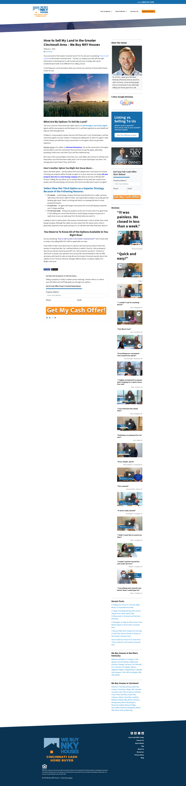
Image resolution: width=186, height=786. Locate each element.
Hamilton (124, 694)
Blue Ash (136, 687)
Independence (130, 670)
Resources (140, 752)
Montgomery (116, 702)
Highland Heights (117, 670)
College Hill (129, 689)
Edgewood (134, 662)
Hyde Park (131, 694)
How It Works (120, 11)
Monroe (136, 700)
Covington (130, 659)
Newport (118, 672)
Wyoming (129, 710)
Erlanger (121, 664)
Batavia (129, 687)
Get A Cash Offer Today (136, 737)
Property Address (53, 292)
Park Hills (126, 672)
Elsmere (114, 664)
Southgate (134, 672)
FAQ (142, 746)
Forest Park (115, 694)
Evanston (130, 692)
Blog (142, 758)
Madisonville (122, 700)
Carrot (70, 778)
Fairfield (137, 692)
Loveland (135, 697)
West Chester (120, 710)
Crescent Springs (123, 662)
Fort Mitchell (136, 664)
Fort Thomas (116, 667)
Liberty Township (124, 697)
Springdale (131, 707)
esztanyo (49, 51)
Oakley (121, 705)
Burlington (122, 659)
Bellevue (114, 659)
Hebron (133, 667)
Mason (130, 700)
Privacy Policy (139, 755)
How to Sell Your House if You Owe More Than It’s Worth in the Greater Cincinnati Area (126, 642)
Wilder (117, 675)
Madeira (114, 700)
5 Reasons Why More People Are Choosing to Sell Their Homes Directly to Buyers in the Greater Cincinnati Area (126, 633)
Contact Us (134, 11)
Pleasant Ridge (130, 705)
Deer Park (122, 692)
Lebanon (114, 697)
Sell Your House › (148, 11)
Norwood (114, 705)
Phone (49, 300)
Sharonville (115, 707)
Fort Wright (126, 667)
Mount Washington (128, 702)
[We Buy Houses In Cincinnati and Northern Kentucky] (126, 102)
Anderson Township (118, 687)
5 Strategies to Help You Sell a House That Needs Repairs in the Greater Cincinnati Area (126, 625)
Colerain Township (118, 689)
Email (79, 300)
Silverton (123, 707)
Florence (128, 664)
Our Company (105, 11)
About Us (141, 749)
